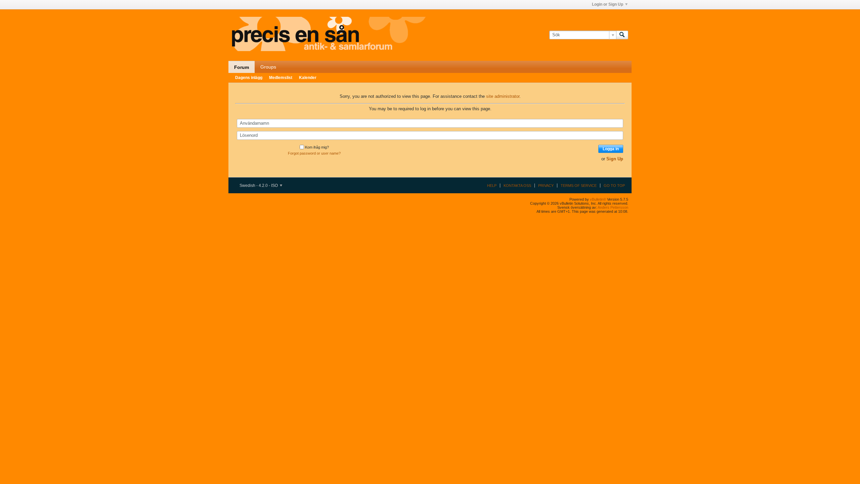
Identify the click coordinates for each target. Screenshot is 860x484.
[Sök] (622, 35)
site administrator (502, 96)
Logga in (611, 149)
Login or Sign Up (607, 4)
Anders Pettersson (613, 207)
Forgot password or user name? (314, 153)
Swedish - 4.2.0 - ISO (259, 185)
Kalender (307, 77)
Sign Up (614, 158)
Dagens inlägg (248, 77)
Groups (268, 67)
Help (492, 186)
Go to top (614, 186)
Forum (241, 67)
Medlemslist (280, 77)
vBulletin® (598, 199)
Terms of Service (579, 186)
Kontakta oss (517, 186)
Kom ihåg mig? (317, 147)
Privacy (546, 186)
